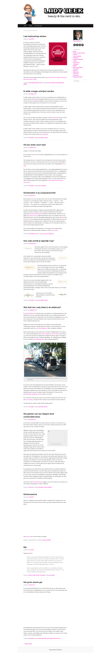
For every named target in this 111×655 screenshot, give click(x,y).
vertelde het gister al (30, 313)
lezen (39, 185)
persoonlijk (52, 82)
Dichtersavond (30, 494)
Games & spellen (77, 56)
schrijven (46, 137)
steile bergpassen (43, 328)
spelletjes (47, 333)
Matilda (35, 99)
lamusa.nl (27, 536)
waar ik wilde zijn (44, 134)
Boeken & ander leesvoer (34, 575)
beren (64, 317)
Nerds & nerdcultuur (78, 67)
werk (59, 638)
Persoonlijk (31, 82)
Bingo (74, 51)
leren (48, 82)
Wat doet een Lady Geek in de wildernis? (42, 307)
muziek (43, 540)
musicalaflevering (37, 213)
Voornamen (76, 75)
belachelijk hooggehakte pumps (34, 394)
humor (44, 233)
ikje (31, 553)
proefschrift (55, 638)
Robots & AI (76, 72)
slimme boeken (55, 333)
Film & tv (75, 54)
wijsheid (25, 84)
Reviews (75, 70)
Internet (75, 61)
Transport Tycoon (32, 215)
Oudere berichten (27, 643)
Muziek (75, 65)
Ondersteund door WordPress (55, 649)
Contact (30, 25)
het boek (54, 117)
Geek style (31, 487)
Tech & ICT (36, 233)
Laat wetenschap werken (34, 36)
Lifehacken (75, 64)
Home (25, 25)
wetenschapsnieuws (59, 82)
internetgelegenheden (39, 339)
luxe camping (29, 399)
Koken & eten (76, 62)
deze (63, 217)
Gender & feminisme (78, 59)
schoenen (45, 487)
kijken (45, 638)
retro (53, 233)
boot (35, 154)
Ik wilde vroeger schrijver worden (38, 91)
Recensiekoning (37, 482)
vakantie (45, 406)
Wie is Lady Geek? (77, 41)
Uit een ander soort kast (34, 144)
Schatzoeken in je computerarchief (39, 192)
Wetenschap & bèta (38, 82)
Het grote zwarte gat (32, 582)
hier (48, 77)
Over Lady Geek (38, 25)
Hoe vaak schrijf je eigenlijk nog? (38, 240)
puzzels (42, 333)
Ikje (25, 547)
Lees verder (27, 182)
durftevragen (41, 638)
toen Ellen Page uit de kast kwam (55, 180)
